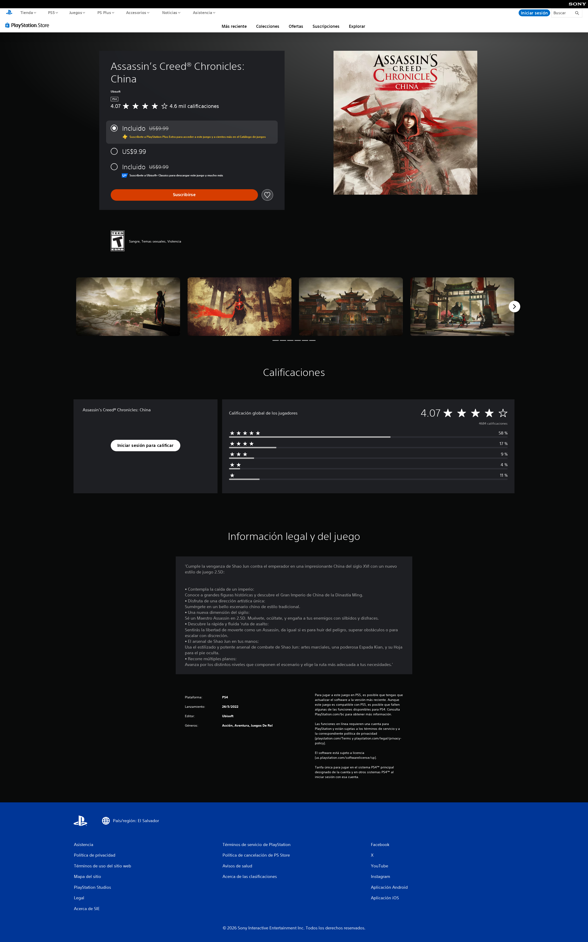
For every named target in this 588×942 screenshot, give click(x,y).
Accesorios (136, 12)
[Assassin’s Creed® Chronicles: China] (128, 306)
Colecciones (267, 26)
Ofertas (296, 26)
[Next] (514, 306)
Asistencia (202, 12)
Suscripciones (326, 26)
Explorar (357, 26)
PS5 (51, 12)
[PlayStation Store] (29, 25)
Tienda (26, 12)
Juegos (75, 12)
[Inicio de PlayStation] (9, 12)
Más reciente (234, 26)
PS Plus (104, 12)
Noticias (169, 12)
